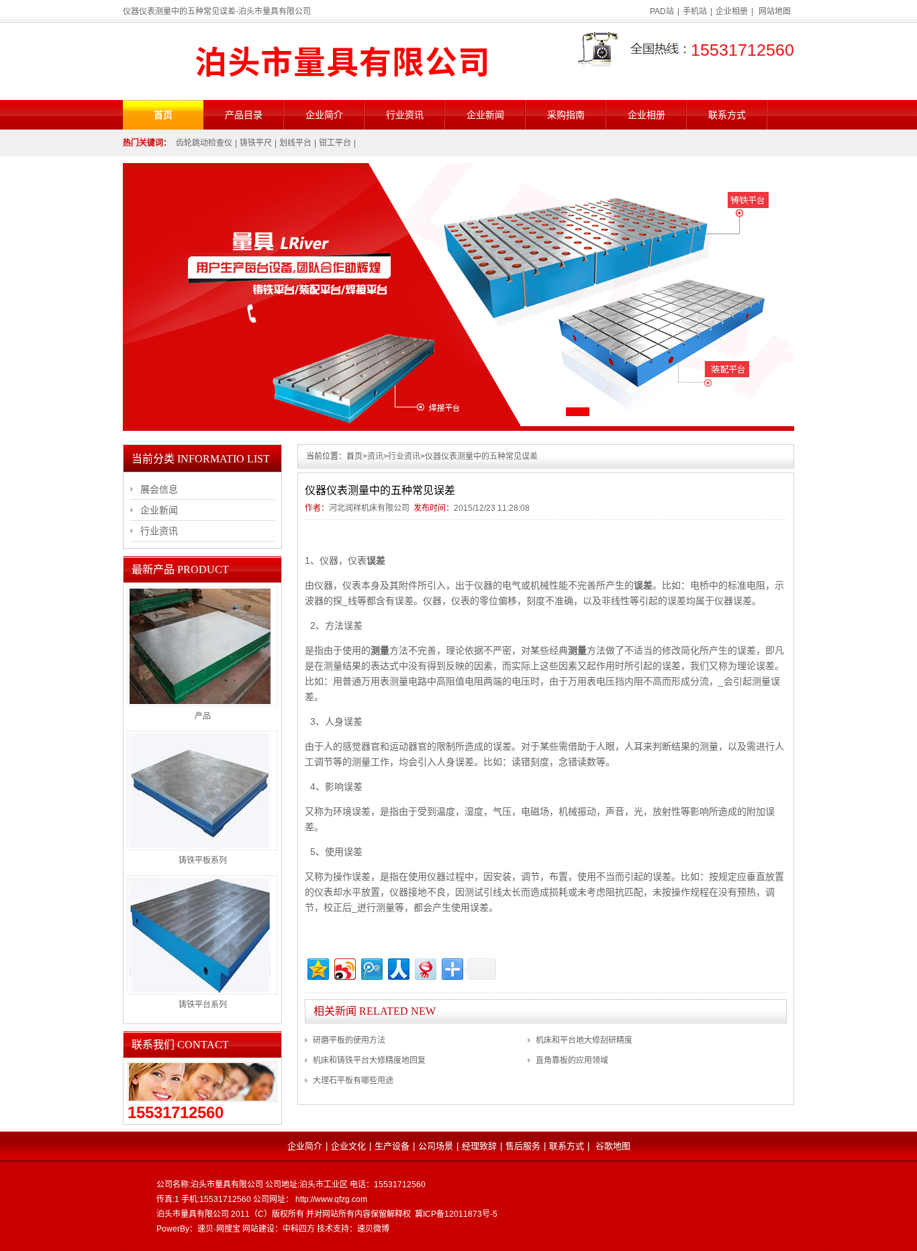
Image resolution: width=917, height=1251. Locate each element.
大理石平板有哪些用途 (353, 1080)
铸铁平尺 (256, 143)
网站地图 (775, 11)
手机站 (695, 11)
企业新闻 (485, 114)
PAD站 (662, 11)
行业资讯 (405, 114)
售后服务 (522, 1146)
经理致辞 (479, 1146)
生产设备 (392, 1146)
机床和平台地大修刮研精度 (584, 1040)
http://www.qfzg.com (331, 1199)
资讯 (375, 456)
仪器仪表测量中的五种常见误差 (481, 456)
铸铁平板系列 (203, 860)
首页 (163, 114)
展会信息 (159, 489)
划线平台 (295, 143)
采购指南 (566, 114)
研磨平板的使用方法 (349, 1040)
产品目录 (243, 114)
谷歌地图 (612, 1146)
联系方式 (727, 114)
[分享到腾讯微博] (370, 967)
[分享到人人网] (397, 967)
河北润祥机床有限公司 (369, 508)
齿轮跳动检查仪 (204, 143)
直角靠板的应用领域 (572, 1060)
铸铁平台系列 (203, 1004)
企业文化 (348, 1146)
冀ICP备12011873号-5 (456, 1214)
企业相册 (732, 11)
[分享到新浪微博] (344, 967)
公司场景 (435, 1146)
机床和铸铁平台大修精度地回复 (369, 1060)
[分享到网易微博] (424, 967)
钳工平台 (335, 143)
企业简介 (324, 114)
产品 (203, 716)
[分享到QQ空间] (317, 967)
